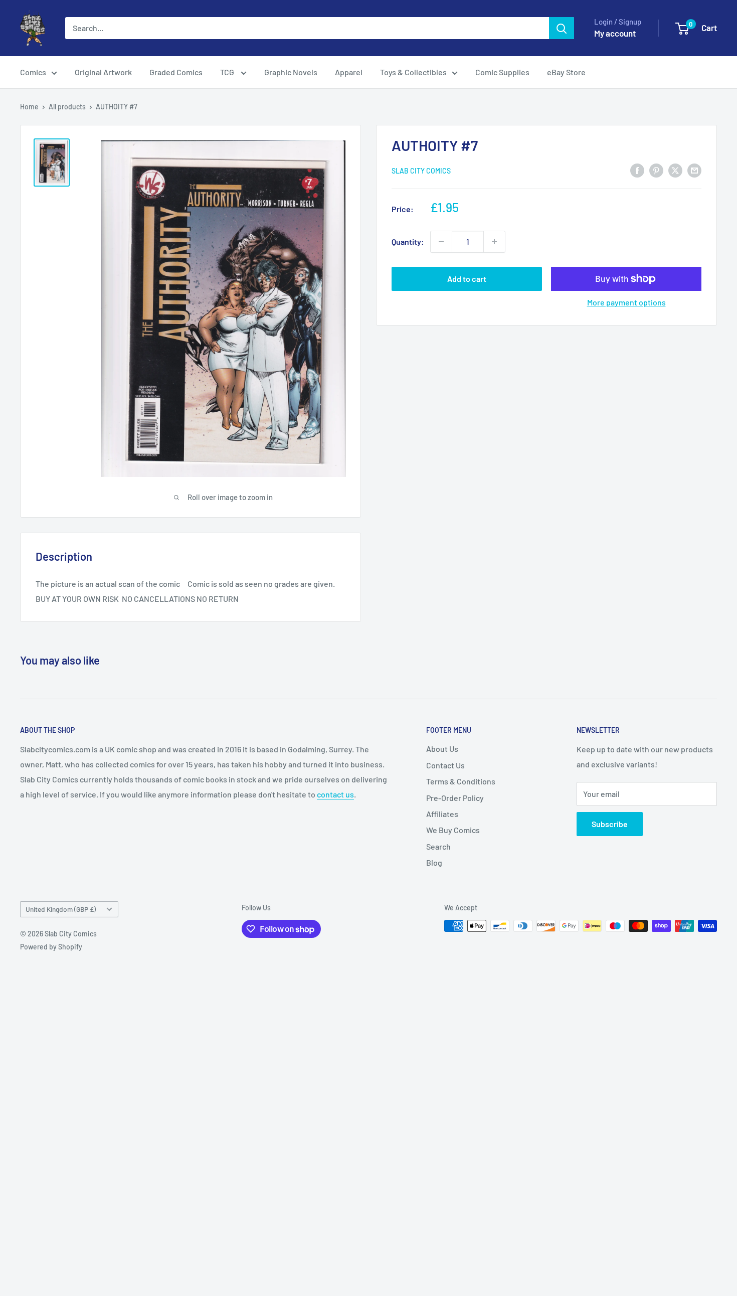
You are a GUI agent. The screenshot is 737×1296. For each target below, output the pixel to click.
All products (67, 106)
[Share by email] (694, 170)
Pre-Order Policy (455, 797)
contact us (335, 794)
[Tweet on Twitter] (675, 170)
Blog (434, 862)
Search (438, 846)
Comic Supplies (502, 72)
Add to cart (466, 278)
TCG (228, 72)
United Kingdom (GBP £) (61, 909)
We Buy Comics (453, 830)
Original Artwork (103, 72)
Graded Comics (176, 72)
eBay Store (566, 72)
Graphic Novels (290, 72)
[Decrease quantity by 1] (441, 241)
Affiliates (442, 814)
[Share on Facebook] (637, 170)
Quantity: (408, 241)
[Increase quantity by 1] (494, 241)
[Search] (561, 28)
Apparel (348, 72)
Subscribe (610, 824)
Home (29, 106)
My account (615, 33)
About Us (442, 748)
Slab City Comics (421, 171)
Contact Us (445, 765)
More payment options (626, 302)
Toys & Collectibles (413, 72)
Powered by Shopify (51, 946)
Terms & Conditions (460, 781)
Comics (33, 72)
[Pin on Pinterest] (656, 170)
